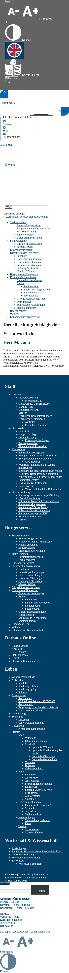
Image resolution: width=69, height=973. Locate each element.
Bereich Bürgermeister (29, 225)
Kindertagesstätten (28, 686)
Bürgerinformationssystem (24, 274)
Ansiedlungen (19, 848)
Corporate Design (27, 437)
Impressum (11, 874)
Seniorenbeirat (31, 292)
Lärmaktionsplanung (29, 498)
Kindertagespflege (28, 689)
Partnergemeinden (28, 443)
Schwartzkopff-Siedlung (31, 722)
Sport (21, 734)
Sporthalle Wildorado (43, 747)
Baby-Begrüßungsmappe (30, 259)
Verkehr (22, 412)
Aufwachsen (18, 680)
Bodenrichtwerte (19, 310)
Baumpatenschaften (28, 479)
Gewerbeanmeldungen (29, 262)
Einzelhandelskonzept (30, 516)
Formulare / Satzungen (29, 265)
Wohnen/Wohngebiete (23, 676)
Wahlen (14, 313)
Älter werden (19, 695)
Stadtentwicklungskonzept (32, 504)
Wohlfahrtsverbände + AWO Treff (36, 701)
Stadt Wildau (18, 428)
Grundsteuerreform (28, 409)
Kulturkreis (31, 774)
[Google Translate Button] (14, 50)
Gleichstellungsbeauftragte (31, 298)
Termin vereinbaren (39, 931)
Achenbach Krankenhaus (31, 728)
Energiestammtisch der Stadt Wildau (37, 455)
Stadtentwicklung (21, 492)
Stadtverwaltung (18, 222)
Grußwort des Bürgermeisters (34, 403)
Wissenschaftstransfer (29, 863)
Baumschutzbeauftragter (29, 280)
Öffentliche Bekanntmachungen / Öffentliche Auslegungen (35, 417)
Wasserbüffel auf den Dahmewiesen (44, 489)
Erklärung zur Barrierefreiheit (25, 316)
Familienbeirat (31, 286)
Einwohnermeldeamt (21, 249)
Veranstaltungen (26, 817)
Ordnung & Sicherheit (28, 268)
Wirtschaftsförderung (23, 854)
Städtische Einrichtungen (25, 661)
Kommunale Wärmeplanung (33, 507)
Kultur (21, 771)
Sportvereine (32, 829)
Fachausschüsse (25, 246)
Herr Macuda (16, 342)
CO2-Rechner (32, 461)
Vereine (22, 826)
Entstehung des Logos (37, 440)
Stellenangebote (20, 654)
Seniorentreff (25, 698)
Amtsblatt (30, 422)
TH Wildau (18, 860)
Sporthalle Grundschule (44, 759)
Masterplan (24, 719)
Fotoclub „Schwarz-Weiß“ (39, 789)
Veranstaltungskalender (37, 820)
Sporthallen (31, 744)
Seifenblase (31, 808)
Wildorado (30, 737)
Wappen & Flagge (28, 434)
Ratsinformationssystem (29, 243)
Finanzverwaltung (26, 231)
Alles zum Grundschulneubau (34, 510)
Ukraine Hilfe (25, 406)
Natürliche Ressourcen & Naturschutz (38, 473)
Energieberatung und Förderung (35, 458)
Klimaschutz (18, 449)
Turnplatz (30, 762)
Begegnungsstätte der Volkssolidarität (38, 707)
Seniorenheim (25, 704)
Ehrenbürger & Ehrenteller (32, 446)
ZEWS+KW (32, 777)
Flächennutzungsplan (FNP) (33, 513)
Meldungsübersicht (28, 397)
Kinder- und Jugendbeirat (36, 289)
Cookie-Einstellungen (34, 877)
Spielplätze (24, 683)
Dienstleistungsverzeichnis (24, 252)
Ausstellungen (32, 780)
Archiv (22, 651)
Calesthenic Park (34, 768)
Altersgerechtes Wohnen (31, 710)
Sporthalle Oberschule (43, 756)
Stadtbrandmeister (26, 307)
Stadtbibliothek (33, 814)
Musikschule (32, 792)
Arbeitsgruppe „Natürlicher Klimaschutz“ (40, 476)
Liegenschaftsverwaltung (30, 237)
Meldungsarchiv (33, 400)
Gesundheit (18, 725)
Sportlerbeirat (30, 295)
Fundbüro (22, 255)
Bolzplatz (30, 765)
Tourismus (17, 716)
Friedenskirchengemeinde (38, 783)
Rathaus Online (20, 645)
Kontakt (16, 658)
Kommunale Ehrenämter (23, 277)
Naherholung (19, 713)
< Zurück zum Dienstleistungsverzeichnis (25, 216)
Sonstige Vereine (34, 832)
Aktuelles (17, 394)
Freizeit (16, 731)
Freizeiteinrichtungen (29, 802)
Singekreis (30, 798)
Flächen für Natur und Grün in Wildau (38, 501)
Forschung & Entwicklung (26, 857)
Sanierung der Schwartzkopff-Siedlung (39, 495)
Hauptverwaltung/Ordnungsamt (33, 228)
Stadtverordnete (18, 240)
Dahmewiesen (25, 486)
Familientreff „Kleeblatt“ (38, 805)
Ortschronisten (24, 301)
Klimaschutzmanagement (31, 452)
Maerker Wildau (25, 271)
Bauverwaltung (25, 234)
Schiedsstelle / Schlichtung (31, 304)
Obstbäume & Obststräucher (33, 483)
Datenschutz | (25, 874)
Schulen (22, 692)
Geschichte (24, 431)
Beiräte (20, 283)
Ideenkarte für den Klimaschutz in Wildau (40, 470)
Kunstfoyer (31, 786)
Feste (28, 823)
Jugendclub (31, 811)
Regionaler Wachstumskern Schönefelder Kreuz (37, 851)
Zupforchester (32, 795)
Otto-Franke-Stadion (36, 741)
